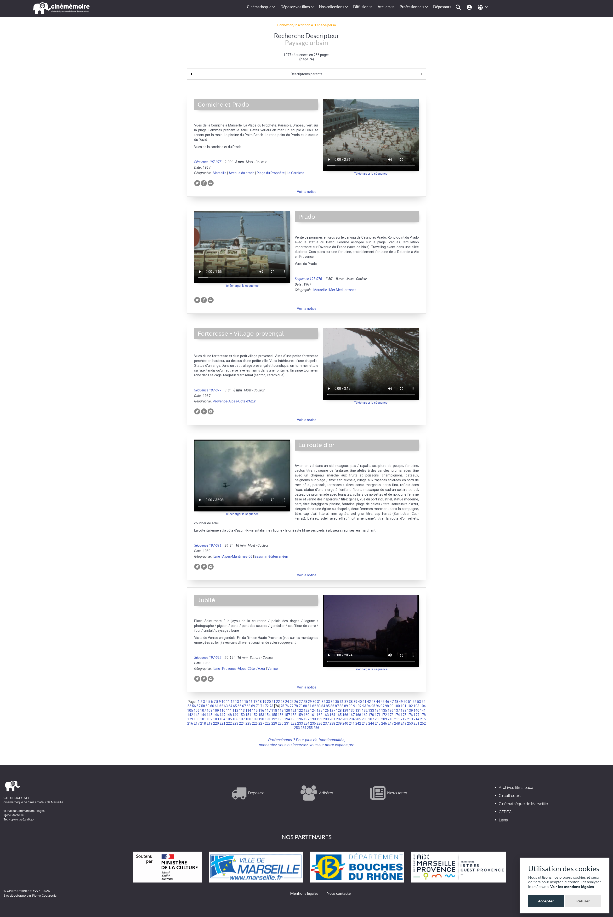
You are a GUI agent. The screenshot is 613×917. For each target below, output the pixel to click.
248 (397, 723)
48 (396, 702)
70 (258, 706)
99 (391, 706)
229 (274, 723)
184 (222, 719)
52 (414, 702)
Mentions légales (304, 893)
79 (300, 706)
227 (261, 723)
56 (194, 706)
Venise (272, 669)
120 (287, 710)
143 (196, 715)
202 (339, 719)
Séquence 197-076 (308, 279)
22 (278, 702)
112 (235, 710)
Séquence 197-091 (207, 545)
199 (319, 719)
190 (261, 719)
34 (333, 702)
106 (196, 710)
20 (269, 702)
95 (373, 706)
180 (196, 719)
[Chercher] (459, 7)
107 (203, 710)
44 (378, 702)
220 (216, 723)
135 (384, 710)
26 (296, 702)
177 (416, 715)
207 (371, 719)
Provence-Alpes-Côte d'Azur (234, 401)
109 (216, 710)
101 (403, 706)
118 (274, 710)
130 (352, 710)
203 (345, 719)
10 (223, 702)
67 (244, 706)
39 (355, 702)
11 (228, 702)
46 (387, 702)
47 (392, 702)
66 (239, 706)
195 (293, 719)
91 (355, 706)
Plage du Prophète (271, 173)
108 (209, 710)
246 (384, 723)
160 (306, 715)
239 (339, 723)
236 (319, 723)
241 (352, 723)
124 (313, 710)
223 (235, 723)
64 (230, 706)
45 (383, 702)
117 (268, 710)
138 (403, 710)
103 (416, 706)
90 (350, 706)
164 (332, 715)
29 (310, 702)
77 (291, 706)
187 (242, 719)
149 (235, 715)
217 (196, 723)
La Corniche (296, 173)
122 (300, 710)
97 (382, 706)
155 (274, 715)
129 (345, 710)
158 (293, 715)
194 (287, 719)
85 (328, 706)
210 (390, 719)
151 (248, 715)
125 (319, 710)
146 (216, 715)
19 (264, 702)
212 (403, 719)
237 (326, 723)
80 (305, 706)
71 (262, 706)
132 (365, 710)
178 (423, 715)
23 (282, 702)
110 (222, 710)
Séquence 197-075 (207, 162)
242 (358, 723)
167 (352, 715)
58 (203, 706)
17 (255, 702)
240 (345, 723)
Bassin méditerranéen (271, 556)
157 (287, 715)
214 (416, 719)
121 (293, 710)
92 (360, 706)
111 (229, 710)
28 (305, 702)
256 (316, 728)
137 (397, 710)
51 (410, 702)
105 (190, 710)
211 (397, 719)
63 (226, 706)
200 (326, 719)
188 (248, 719)
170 (371, 715)
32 (323, 702)
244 (371, 723)
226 (255, 723)
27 (301, 702)
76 (287, 706)
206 (365, 719)
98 (387, 706)
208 (377, 719)
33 (328, 702)
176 (410, 715)
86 (332, 706)
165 (339, 715)
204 (352, 719)
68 (248, 706)
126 (326, 710)
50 (405, 702)
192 (274, 719)
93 (364, 706)
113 (242, 710)
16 (251, 702)
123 (306, 710)
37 (346, 702)
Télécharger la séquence (370, 173)
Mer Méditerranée (343, 290)
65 (235, 706)
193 (281, 719)
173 (390, 715)
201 (332, 719)
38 (351, 702)
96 (378, 706)
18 (260, 702)
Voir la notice (306, 192)
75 (282, 706)
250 (410, 723)
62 (221, 706)
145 (209, 715)
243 (365, 723)
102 (410, 706)
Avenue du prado (242, 173)
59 (208, 706)
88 (341, 706)
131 (358, 710)
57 (198, 706)
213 (410, 719)
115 (255, 710)
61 (217, 706)
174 (397, 715)
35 (337, 702)
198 (313, 719)
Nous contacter (339, 893)
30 (314, 702)
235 (313, 723)
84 (323, 706)
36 (342, 702)
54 (424, 702)
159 (300, 715)
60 (212, 706)
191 (268, 719)
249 (403, 723)
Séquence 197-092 (207, 657)
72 (267, 706)
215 (423, 719)
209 (384, 719)
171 (377, 715)
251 (416, 723)
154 (268, 715)
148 (229, 715)
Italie (216, 556)
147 (222, 715)
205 (358, 719)
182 (209, 719)
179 (190, 719)
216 (190, 723)
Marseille (220, 173)
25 (292, 702)
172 (384, 715)
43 (373, 702)
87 (337, 706)
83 (319, 706)
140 (416, 710)
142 (190, 715)
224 (242, 723)
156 (281, 715)
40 (360, 702)
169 (365, 715)
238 (332, 723)
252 (423, 723)
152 (255, 715)
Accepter (546, 901)
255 (310, 728)
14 (242, 702)
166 (345, 715)
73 (271, 706)
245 (377, 723)
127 (332, 710)
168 (358, 715)
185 (229, 719)
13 (237, 702)
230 (281, 723)
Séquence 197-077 (207, 390)
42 (369, 702)
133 (371, 710)
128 (339, 710)
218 (203, 723)
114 (248, 710)
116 (261, 710)
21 (273, 702)
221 (222, 723)
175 (403, 715)
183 (216, 719)
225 (248, 723)
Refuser (583, 901)
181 (203, 719)
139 (410, 710)
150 (242, 715)
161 (313, 715)
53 (419, 702)
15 (246, 702)
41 (364, 702)
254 (303, 728)
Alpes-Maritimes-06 (237, 556)
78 (296, 706)
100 (397, 706)
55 (189, 706)
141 (423, 710)
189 (255, 719)
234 (306, 723)
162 (319, 715)
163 (326, 715)
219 (209, 723)
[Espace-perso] (470, 7)
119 (281, 710)
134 (377, 710)
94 (369, 706)
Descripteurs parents (306, 74)
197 (306, 719)
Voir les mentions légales (572, 887)
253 (297, 728)
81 (310, 706)
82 (314, 706)
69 (253, 706)
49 (401, 702)
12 (232, 702)
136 (390, 710)
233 (300, 723)
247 (390, 723)
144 (203, 715)
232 (293, 723)
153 (261, 715)
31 (319, 702)
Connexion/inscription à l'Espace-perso (306, 25)
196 (300, 719)
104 (423, 706)
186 (235, 719)
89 (346, 706)
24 (287, 702)
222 (229, 723)
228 (268, 723)
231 (287, 723)
